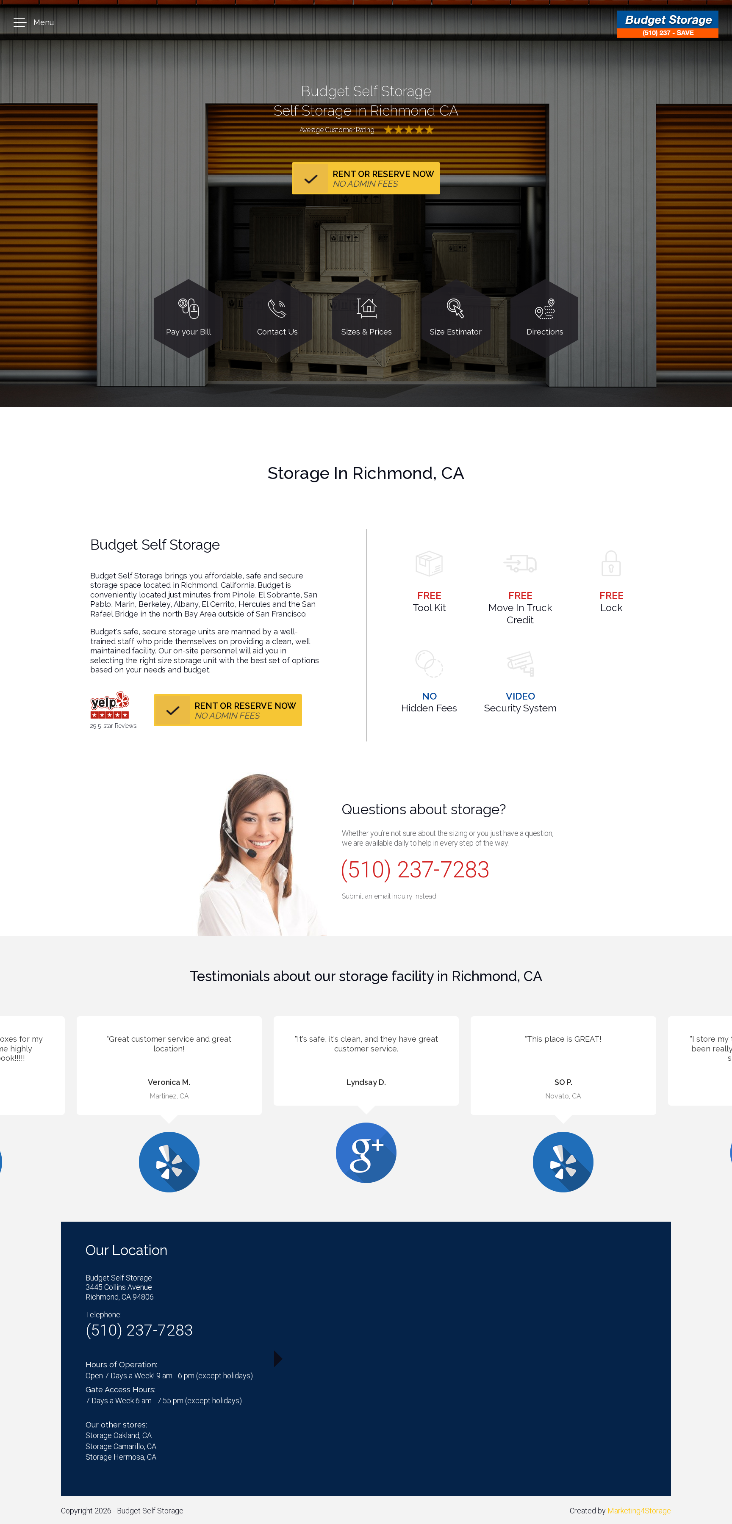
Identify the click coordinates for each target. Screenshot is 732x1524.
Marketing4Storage (639, 1510)
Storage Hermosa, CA (121, 1456)
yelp (109, 705)
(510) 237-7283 (414, 870)
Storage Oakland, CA (119, 1435)
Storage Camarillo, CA (121, 1446)
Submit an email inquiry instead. (390, 896)
